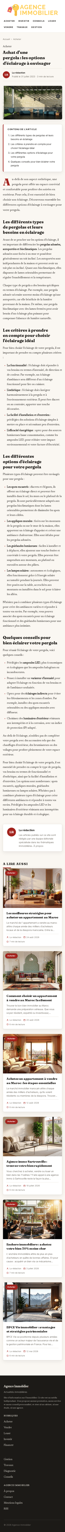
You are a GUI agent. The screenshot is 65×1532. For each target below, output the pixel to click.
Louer (52, 21)
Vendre (8, 27)
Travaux (22, 27)
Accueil (6, 39)
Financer (9, 1445)
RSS (6, 1509)
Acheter (9, 21)
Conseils (39, 21)
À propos (38, 846)
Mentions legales (13, 1503)
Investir (23, 21)
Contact (8, 1497)
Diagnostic (10, 1471)
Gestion (36, 27)
